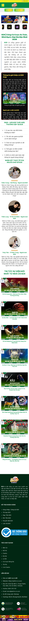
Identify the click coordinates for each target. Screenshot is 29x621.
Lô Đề (5, 559)
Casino (5, 553)
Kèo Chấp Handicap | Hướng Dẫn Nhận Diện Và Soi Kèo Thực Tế (14, 413)
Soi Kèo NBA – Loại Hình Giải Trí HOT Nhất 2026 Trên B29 (14, 318)
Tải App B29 (6, 512)
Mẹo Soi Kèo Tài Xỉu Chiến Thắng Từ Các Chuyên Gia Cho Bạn (14, 389)
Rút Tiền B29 (7, 518)
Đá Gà (5, 556)
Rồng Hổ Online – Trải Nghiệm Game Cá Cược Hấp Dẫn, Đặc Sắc (14, 460)
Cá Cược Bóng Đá (8, 561)
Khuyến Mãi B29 (8, 521)
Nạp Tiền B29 (7, 515)
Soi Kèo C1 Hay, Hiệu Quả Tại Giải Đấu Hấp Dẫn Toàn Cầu (14, 365)
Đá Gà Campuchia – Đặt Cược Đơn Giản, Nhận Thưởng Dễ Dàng (15, 294)
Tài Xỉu (5, 564)
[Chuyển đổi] (2, 130)
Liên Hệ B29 (6, 523)
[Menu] (2, 5)
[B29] (14, 5)
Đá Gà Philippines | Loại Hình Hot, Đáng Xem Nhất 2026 (14, 342)
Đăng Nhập (6, 509)
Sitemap (16, 594)
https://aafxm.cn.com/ (15, 581)
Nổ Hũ (5, 550)
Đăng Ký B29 (15, 509)
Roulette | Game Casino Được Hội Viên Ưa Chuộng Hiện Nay (15, 436)
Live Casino (6, 567)
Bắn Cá (5, 547)
